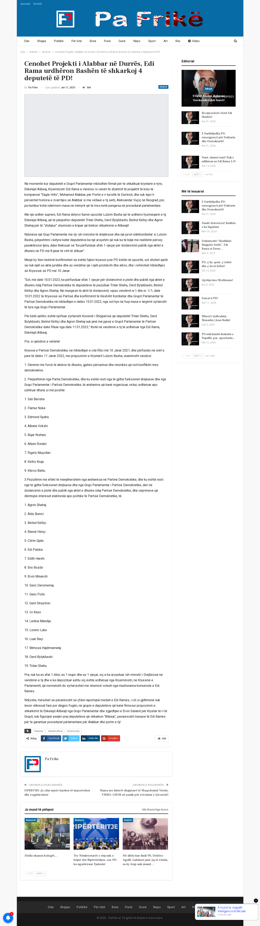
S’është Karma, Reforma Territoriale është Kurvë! (209, 98)
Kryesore (79, 820)
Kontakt (37, 3)
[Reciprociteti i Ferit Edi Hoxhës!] (190, 117)
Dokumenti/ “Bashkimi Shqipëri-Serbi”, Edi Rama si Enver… (216, 245)
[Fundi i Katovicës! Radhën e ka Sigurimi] (190, 227)
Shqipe (41, 41)
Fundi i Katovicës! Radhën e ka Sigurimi (219, 225)
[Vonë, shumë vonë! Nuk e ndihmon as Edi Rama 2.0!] (190, 162)
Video (196, 41)
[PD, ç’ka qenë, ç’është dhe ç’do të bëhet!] (190, 267)
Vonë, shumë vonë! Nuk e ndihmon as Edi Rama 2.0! (219, 159)
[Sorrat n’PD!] (190, 302)
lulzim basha (73, 731)
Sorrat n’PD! (210, 298)
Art (166, 41)
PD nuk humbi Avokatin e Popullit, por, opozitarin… (218, 336)
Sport (152, 41)
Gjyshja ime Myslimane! (217, 280)
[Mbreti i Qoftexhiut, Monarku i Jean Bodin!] (190, 321)
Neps (136, 41)
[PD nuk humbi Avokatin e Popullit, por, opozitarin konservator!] (190, 338)
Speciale (25, 3)
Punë (107, 41)
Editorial (208, 89)
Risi (178, 41)
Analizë (163, 87)
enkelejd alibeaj (55, 731)
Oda (26, 41)
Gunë (122, 41)
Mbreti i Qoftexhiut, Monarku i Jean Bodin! (216, 318)
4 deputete (38, 731)
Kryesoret (31, 820)
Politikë (59, 41)
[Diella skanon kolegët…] (47, 834)
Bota (93, 41)
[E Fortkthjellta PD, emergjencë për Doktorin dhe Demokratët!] (190, 138)
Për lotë (77, 41)
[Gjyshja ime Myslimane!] (190, 284)
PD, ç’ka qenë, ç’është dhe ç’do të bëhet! (217, 264)
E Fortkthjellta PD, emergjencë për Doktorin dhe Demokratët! (218, 137)
